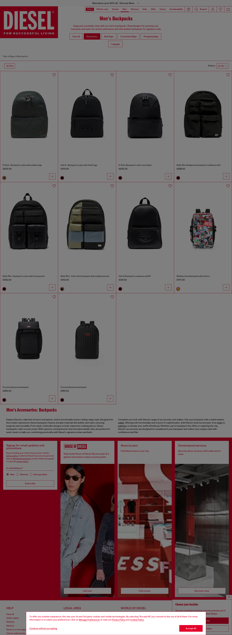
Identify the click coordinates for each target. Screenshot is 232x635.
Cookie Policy (137, 619)
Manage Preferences (89, 619)
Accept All (191, 628)
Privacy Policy (118, 619)
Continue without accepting (43, 628)
